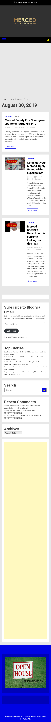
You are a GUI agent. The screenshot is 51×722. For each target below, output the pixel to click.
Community (8, 116)
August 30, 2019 (19, 128)
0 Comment (31, 128)
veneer (6, 405)
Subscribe (11, 331)
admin (8, 128)
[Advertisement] (25, 69)
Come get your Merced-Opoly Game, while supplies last (36, 168)
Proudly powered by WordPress (17, 716)
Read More (10, 147)
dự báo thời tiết (10, 415)
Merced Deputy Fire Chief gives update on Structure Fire (25, 122)
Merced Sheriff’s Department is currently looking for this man (36, 235)
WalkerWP (26, 719)
